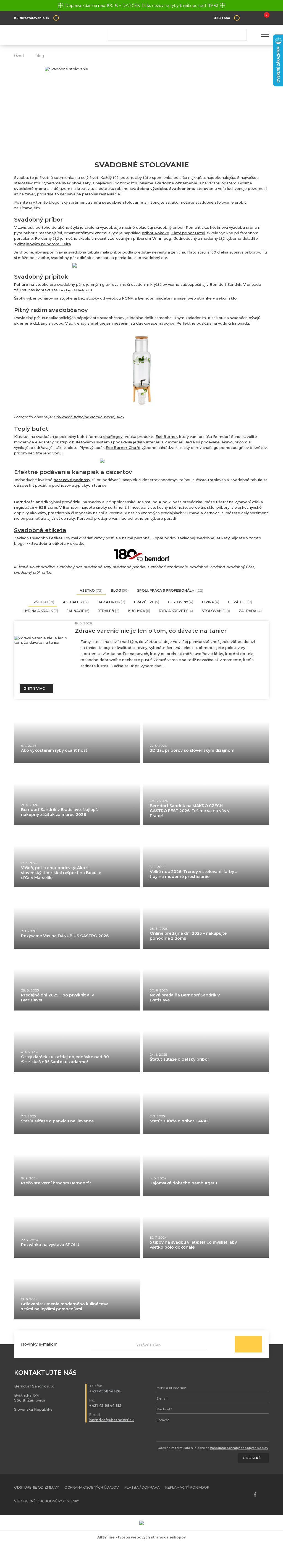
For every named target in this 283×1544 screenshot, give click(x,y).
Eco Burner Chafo (123, 447)
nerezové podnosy (72, 480)
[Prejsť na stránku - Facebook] (255, 1494)
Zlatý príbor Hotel (188, 233)
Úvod (19, 55)
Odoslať (248, 1344)
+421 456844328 (104, 1391)
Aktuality (76, 602)
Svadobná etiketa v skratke (58, 543)
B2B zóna (222, 18)
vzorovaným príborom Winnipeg (139, 238)
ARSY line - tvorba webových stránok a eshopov (141, 1537)
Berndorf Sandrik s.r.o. (54, 34)
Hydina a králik (40, 611)
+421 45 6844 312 (105, 1405)
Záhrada (250, 611)
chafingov (113, 436)
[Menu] (265, 35)
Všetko (91, 590)
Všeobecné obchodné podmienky (46, 1501)
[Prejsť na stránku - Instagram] (265, 1494)
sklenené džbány (31, 323)
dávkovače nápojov (155, 323)
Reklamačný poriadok (187, 1487)
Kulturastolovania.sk (31, 18)
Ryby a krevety (176, 611)
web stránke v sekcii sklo (212, 298)
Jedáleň (108, 611)
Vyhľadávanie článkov (177, 35)
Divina (210, 602)
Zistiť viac (34, 688)
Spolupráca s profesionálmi (170, 590)
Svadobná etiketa (40, 530)
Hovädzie (240, 602)
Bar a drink (111, 602)
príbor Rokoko (155, 233)
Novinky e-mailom (39, 1344)
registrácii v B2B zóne (35, 507)
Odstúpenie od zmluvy (36, 1487)
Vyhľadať (240, 35)
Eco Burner (166, 436)
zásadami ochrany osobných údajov (239, 1448)
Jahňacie (78, 611)
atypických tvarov (89, 485)
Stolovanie (216, 611)
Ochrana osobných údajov (91, 1487)
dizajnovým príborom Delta (44, 244)
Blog (39, 55)
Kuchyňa (139, 611)
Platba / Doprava (142, 1487)
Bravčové (146, 602)
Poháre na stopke (31, 284)
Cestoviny (180, 602)
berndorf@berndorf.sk (111, 1420)
